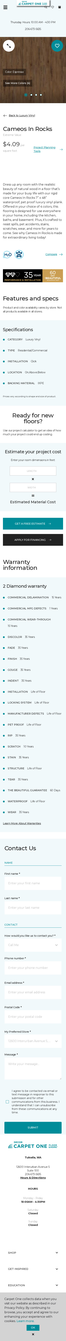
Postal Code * (12, 1007)
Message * (11, 1054)
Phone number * (15, 958)
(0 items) (59, 7)
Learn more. (25, 1321)
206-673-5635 (33, 29)
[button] (45, 7)
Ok (33, 1327)
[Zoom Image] (9, 46)
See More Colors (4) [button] (17, 83)
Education (16, 1285)
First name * (12, 873)
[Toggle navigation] (5, 7)
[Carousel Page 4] (41, 95)
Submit (33, 1127)
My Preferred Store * (17, 1031)
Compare (51, 254)
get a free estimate (30, 523)
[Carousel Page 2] (31, 95)
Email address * (14, 983)
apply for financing (30, 540)
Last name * (12, 898)
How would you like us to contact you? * (29, 935)
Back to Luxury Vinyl (22, 115)
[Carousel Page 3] (36, 95)
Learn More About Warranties (22, 823)
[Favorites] (52, 7)
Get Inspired (18, 1269)
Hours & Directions (33, 1177)
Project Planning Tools (44, 149)
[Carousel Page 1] (25, 95)
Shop (12, 1252)
